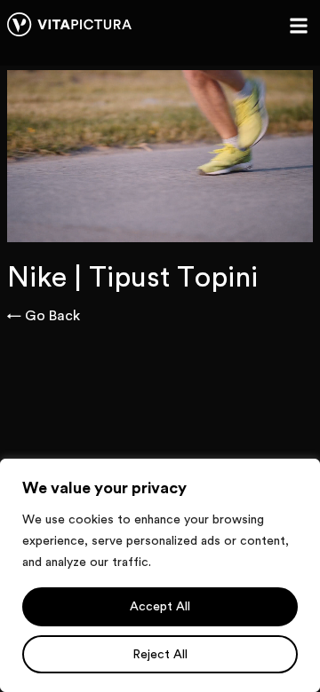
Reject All (160, 655)
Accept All (160, 607)
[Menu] (298, 25)
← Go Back (43, 316)
